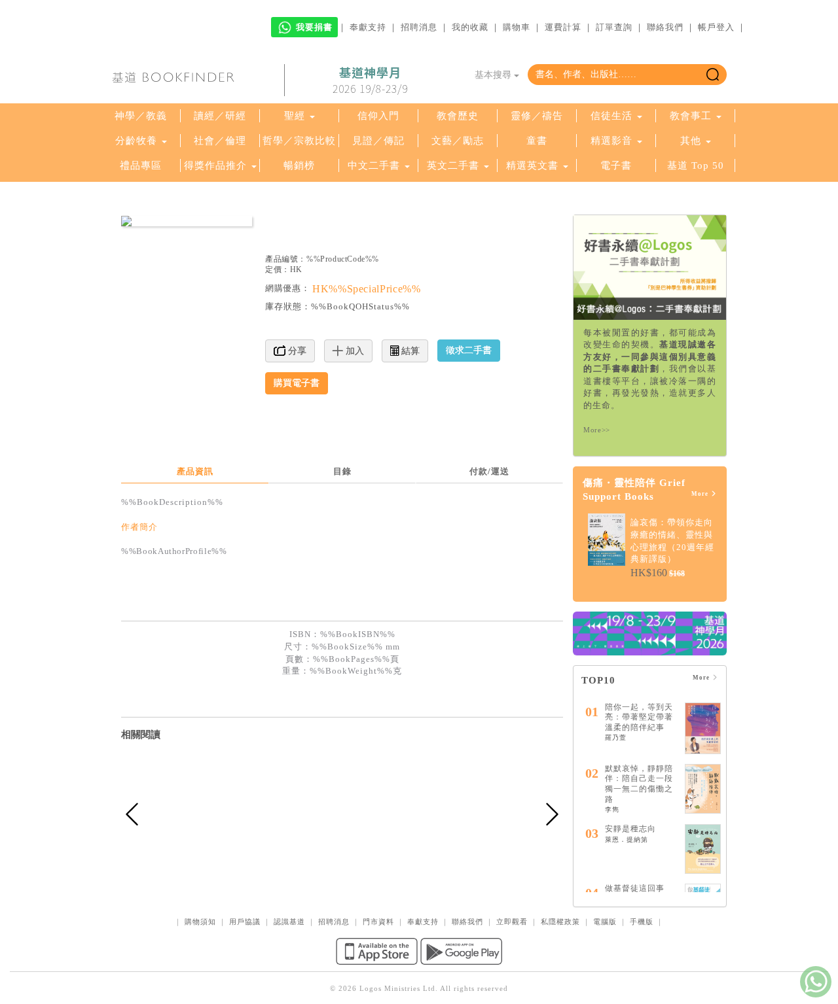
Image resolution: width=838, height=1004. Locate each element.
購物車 (516, 27)
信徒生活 (611, 116)
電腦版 (605, 922)
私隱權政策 (560, 922)
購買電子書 (296, 383)
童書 (536, 140)
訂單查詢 (614, 27)
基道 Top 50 (695, 165)
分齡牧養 (136, 140)
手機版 (641, 922)
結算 (409, 351)
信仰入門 (378, 116)
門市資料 (378, 922)
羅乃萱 (616, 737)
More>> (596, 430)
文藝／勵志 (457, 140)
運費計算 (563, 27)
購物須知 (200, 922)
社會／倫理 (220, 140)
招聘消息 (419, 27)
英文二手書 (455, 165)
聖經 (294, 116)
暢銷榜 (299, 165)
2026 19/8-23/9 (370, 80)
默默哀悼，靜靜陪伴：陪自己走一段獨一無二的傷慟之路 (639, 784)
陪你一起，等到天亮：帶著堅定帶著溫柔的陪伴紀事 (639, 717)
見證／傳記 (378, 140)
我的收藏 (470, 27)
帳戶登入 (716, 27)
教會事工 (691, 116)
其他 (690, 140)
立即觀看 (512, 922)
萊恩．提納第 (626, 839)
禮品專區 (141, 165)
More (700, 494)
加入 (353, 351)
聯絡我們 (665, 27)
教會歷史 (458, 116)
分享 (295, 351)
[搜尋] (713, 74)
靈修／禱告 (537, 116)
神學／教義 (141, 116)
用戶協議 (245, 922)
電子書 (616, 165)
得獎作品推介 (215, 165)
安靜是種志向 (630, 828)
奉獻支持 (368, 27)
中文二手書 (375, 165)
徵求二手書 (469, 350)
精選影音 (611, 140)
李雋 (612, 809)
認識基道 (289, 922)
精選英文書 (534, 165)
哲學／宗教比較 (299, 140)
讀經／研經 (220, 116)
